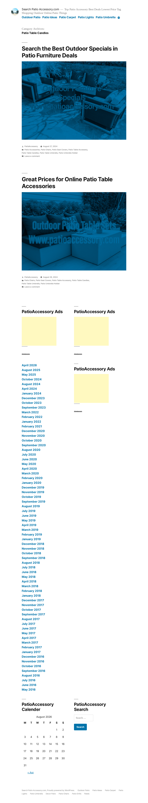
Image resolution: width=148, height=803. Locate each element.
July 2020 (29, 454)
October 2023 (32, 403)
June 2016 (29, 685)
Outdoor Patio (31, 17)
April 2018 (29, 581)
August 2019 (31, 506)
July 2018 (28, 567)
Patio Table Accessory (77, 150)
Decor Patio (51, 794)
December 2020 (33, 431)
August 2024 (31, 384)
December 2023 (33, 398)
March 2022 (30, 412)
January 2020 (31, 482)
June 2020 (29, 459)
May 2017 (28, 633)
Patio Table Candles (30, 153)
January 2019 (31, 539)
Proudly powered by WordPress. (61, 790)
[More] (118, 17)
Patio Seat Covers (59, 150)
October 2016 (31, 666)
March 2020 (30, 473)
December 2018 (33, 544)
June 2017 (29, 628)
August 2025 (31, 370)
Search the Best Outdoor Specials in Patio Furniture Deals (70, 52)
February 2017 (32, 647)
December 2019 (33, 487)
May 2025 (29, 374)
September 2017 (33, 614)
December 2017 (33, 600)
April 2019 (29, 525)
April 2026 (29, 365)
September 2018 (33, 558)
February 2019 (32, 534)
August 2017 (31, 619)
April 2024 (29, 388)
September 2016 (33, 671)
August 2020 (31, 450)
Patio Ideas (49, 17)
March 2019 (30, 529)
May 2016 (28, 689)
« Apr (31, 772)
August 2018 (31, 562)
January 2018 (31, 595)
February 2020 (32, 478)
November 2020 (33, 435)
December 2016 (33, 656)
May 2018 (28, 577)
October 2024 (32, 379)
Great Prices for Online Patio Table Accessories (67, 182)
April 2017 (29, 638)
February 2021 (32, 426)
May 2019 (28, 520)
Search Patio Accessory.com (40, 9)
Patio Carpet (67, 17)
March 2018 (30, 586)
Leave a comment (32, 156)
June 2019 (29, 515)
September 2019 (33, 501)
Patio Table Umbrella (49, 153)
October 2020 (32, 440)
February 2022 (32, 417)
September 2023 (34, 407)
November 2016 (33, 661)
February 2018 (32, 591)
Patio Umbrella (105, 17)
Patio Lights (86, 17)
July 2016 (28, 680)
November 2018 (33, 548)
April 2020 (29, 468)
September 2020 (34, 445)
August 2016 (31, 675)
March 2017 (30, 642)
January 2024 (31, 393)
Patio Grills (76, 794)
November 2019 (33, 492)
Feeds (86, 794)
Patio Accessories (32, 150)
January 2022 (31, 421)
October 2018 (31, 553)
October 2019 (31, 497)
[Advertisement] (39, 331)
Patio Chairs (46, 150)
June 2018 (29, 572)
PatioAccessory (31, 146)
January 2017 (31, 652)
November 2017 (33, 605)
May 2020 (29, 464)
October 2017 (31, 609)
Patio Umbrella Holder (68, 153)
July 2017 (28, 624)
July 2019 (28, 511)
